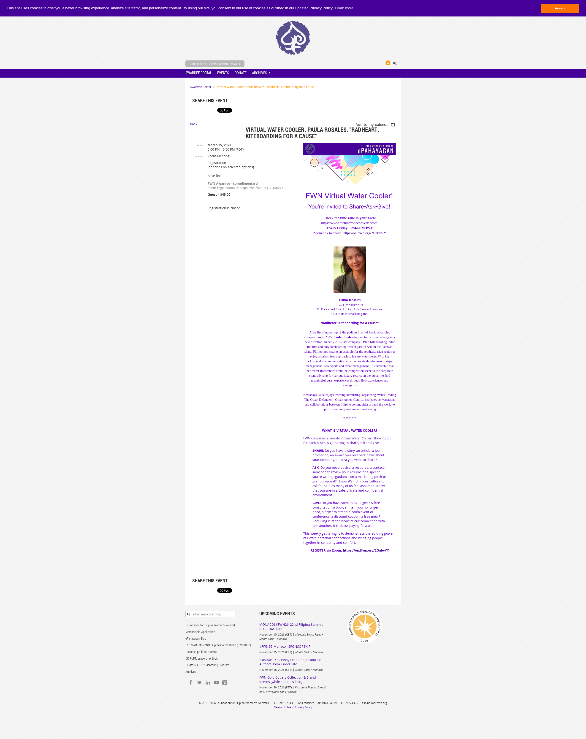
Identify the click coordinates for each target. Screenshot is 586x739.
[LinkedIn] (208, 682)
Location (199, 156)
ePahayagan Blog (195, 638)
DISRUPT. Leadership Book (201, 658)
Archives (190, 671)
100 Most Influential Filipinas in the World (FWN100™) (218, 645)
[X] (199, 682)
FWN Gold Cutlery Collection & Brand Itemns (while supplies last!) (287, 679)
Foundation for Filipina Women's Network (210, 625)
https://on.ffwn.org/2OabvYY (364, 233)
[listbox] (375, 124)
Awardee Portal (200, 87)
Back (193, 124)
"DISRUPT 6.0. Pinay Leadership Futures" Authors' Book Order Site (290, 662)
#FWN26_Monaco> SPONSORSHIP (284, 646)
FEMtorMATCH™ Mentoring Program (207, 665)
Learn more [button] (344, 8)
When (200, 145)
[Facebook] (191, 682)
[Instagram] (225, 682)
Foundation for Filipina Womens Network (215, 64)
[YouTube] (216, 682)
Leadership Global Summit (201, 652)
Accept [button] (560, 8)
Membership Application (200, 632)
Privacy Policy (303, 707)
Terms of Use (282, 707)
